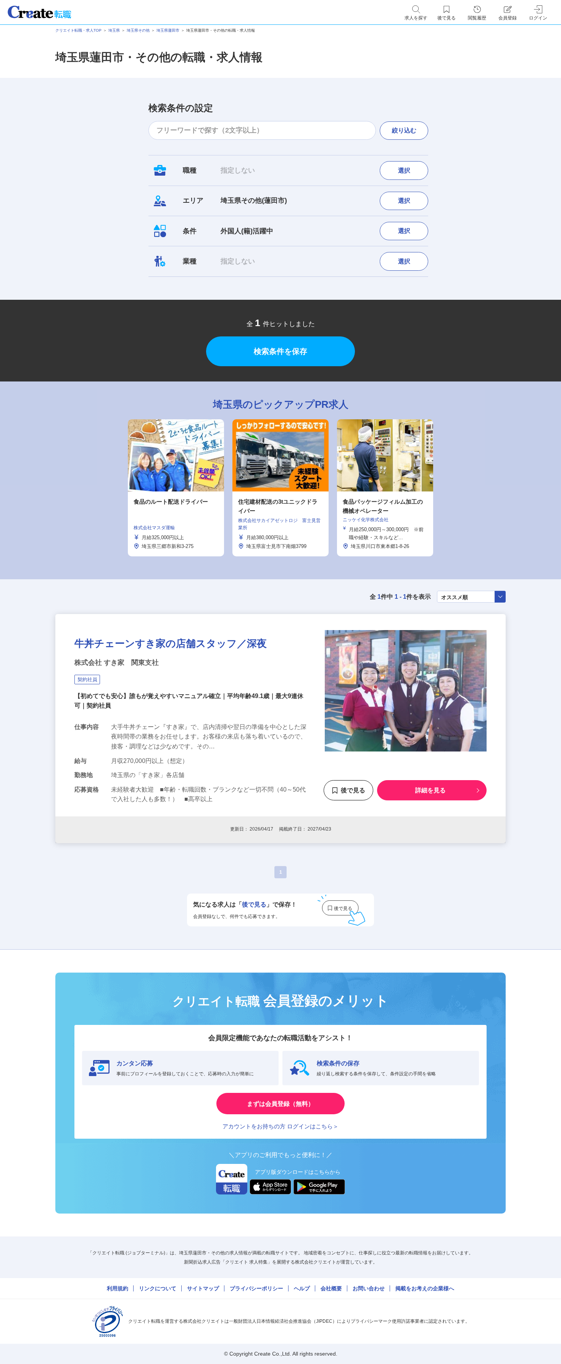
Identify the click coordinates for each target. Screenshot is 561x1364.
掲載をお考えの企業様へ (424, 1288)
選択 (404, 170)
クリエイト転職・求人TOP (78, 30)
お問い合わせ (369, 1288)
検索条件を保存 (280, 351)
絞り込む (404, 130)
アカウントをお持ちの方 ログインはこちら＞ (280, 1126)
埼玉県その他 (138, 30)
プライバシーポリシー (256, 1288)
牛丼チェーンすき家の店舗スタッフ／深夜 (170, 643)
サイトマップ (203, 1288)
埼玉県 (114, 30)
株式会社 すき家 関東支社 (116, 662)
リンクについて (157, 1288)
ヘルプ (302, 1288)
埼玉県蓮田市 (167, 30)
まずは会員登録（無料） (280, 1104)
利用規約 (117, 1288)
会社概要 (331, 1288)
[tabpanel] (280, 487)
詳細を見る (430, 790)
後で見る (353, 790)
